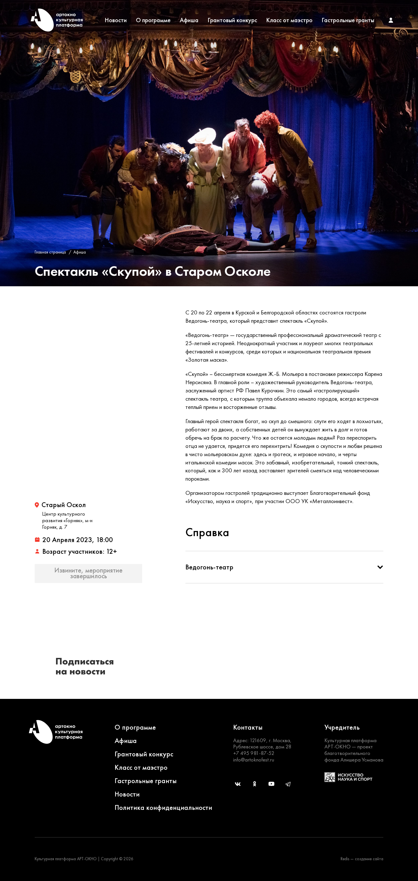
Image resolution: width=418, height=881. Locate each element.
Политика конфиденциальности (163, 807)
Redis (345, 859)
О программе (153, 20)
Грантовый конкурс (232, 20)
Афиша (189, 20)
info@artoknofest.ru (253, 759)
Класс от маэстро (289, 20)
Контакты (247, 727)
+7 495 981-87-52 (253, 753)
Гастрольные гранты (348, 20)
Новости (116, 20)
